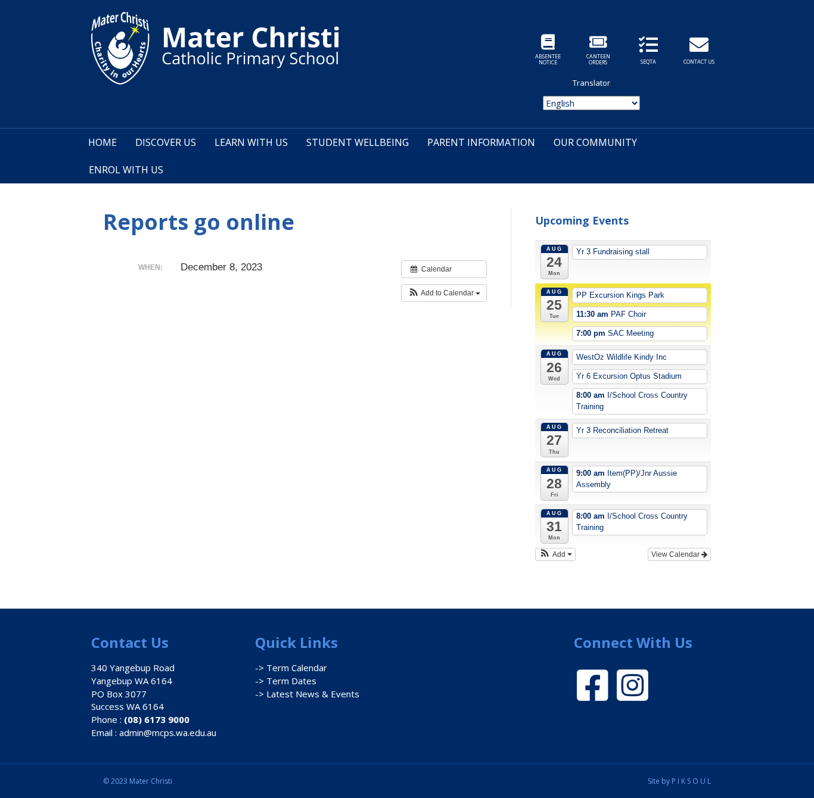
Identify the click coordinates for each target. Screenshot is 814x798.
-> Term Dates (285, 681)
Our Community (595, 142)
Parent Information (481, 142)
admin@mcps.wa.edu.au (167, 732)
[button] (444, 293)
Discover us (165, 142)
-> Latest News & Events (307, 694)
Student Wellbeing (357, 142)
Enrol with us (126, 169)
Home (102, 142)
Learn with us (251, 142)
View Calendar (676, 554)
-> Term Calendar (291, 668)
